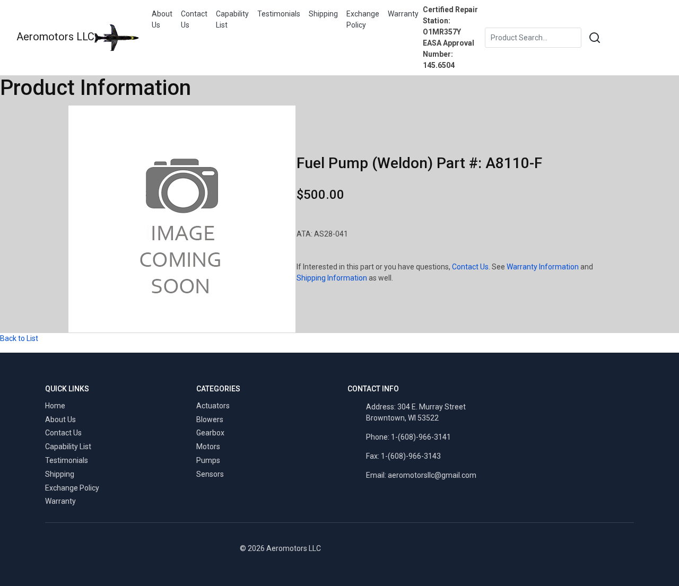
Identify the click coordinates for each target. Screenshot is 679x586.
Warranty (403, 14)
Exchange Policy (362, 19)
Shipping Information (332, 278)
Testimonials (278, 14)
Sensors (210, 474)
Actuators (213, 405)
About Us (162, 19)
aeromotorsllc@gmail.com (432, 475)
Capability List (232, 19)
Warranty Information (543, 267)
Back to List (19, 338)
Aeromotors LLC (55, 36)
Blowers (209, 419)
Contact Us (194, 19)
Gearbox (210, 432)
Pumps (208, 460)
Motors (208, 446)
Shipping (323, 14)
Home (55, 405)
